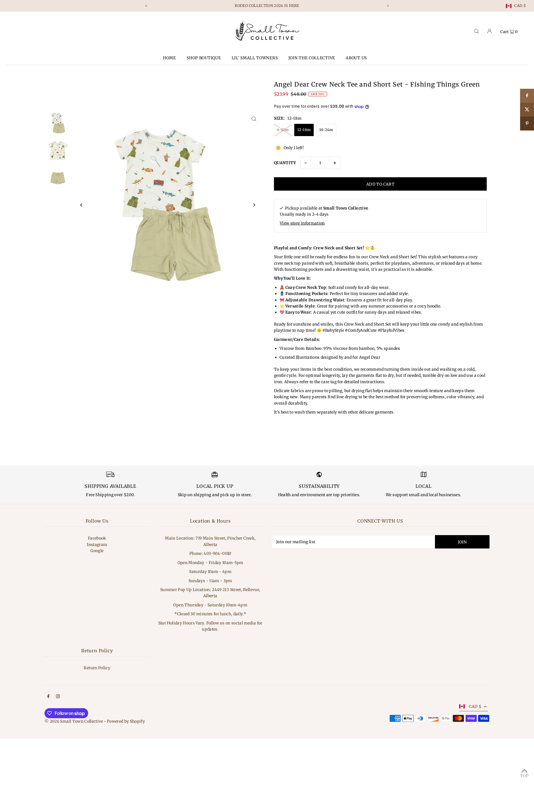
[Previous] (146, 6)
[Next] (387, 6)
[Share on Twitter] (527, 110)
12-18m (304, 129)
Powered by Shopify (126, 721)
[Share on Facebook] (527, 96)
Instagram (97, 544)
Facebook (97, 538)
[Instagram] (58, 697)
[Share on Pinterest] (527, 124)
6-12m (283, 129)
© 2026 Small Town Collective (73, 721)
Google (96, 550)
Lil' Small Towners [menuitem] (255, 57)
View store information (302, 223)
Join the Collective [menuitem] (311, 57)
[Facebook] (48, 697)
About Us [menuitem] (356, 57)
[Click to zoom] (254, 118)
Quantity (285, 162)
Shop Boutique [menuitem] (204, 57)
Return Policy (97, 667)
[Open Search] (476, 31)
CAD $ (520, 6)
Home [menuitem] (169, 57)
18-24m (326, 129)
